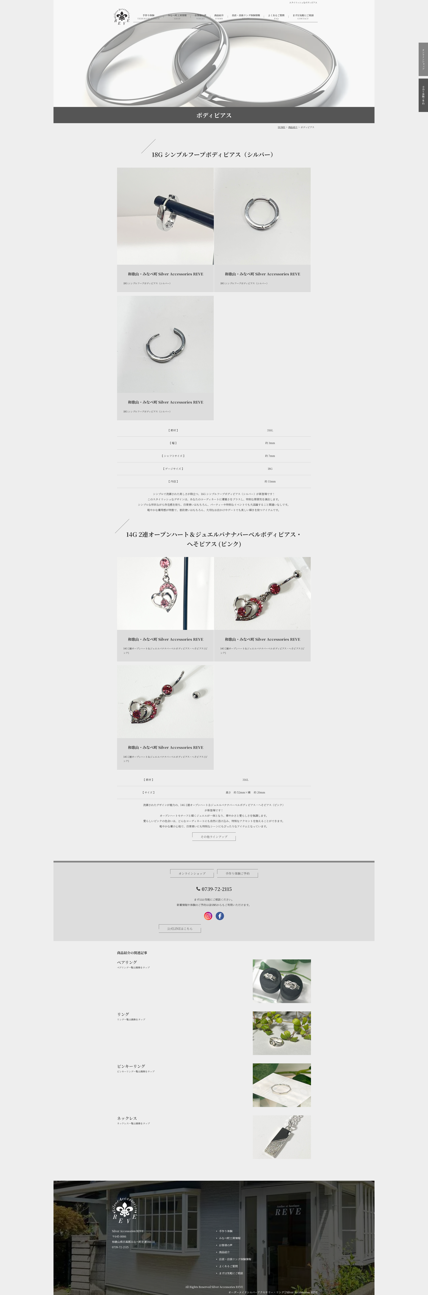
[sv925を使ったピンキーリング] (282, 1085)
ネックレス (127, 1118)
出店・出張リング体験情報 (246, 15)
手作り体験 (148, 15)
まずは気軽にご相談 (303, 15)
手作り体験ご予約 (423, 95)
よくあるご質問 (276, 15)
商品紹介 (219, 15)
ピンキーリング (131, 1066)
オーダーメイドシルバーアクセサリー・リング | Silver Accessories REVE (273, 1292)
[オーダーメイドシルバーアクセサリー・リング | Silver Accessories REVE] (122, 16)
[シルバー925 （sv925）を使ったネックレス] (282, 1137)
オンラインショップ (423, 59)
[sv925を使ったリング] (282, 1033)
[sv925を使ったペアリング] (282, 981)
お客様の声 (200, 15)
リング (123, 1014)
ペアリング (127, 962)
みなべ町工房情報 (177, 15)
